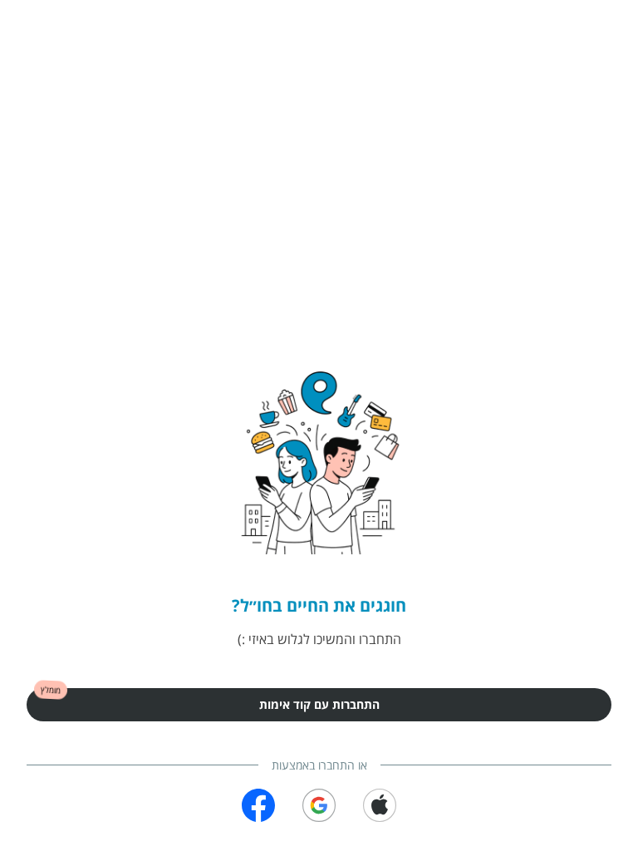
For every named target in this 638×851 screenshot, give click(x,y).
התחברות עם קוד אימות (319, 704)
